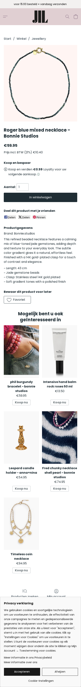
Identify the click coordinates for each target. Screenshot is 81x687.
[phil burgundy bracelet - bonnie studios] (21, 351)
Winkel (21, 39)
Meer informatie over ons (20, 662)
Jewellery (39, 39)
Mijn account (56, 596)
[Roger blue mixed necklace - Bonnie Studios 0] (40, 83)
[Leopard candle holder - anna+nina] (21, 437)
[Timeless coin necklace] (21, 523)
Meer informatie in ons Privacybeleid (28, 657)
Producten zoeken (24, 596)
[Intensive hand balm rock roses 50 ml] (59, 351)
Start (7, 39)
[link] (41, 679)
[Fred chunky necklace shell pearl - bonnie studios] (59, 437)
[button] (40, 16)
